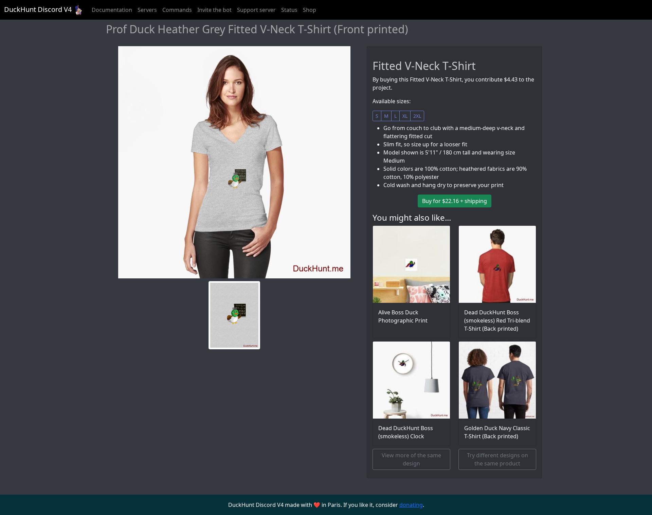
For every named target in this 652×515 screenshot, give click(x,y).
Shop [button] (309, 10)
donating (411, 505)
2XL (417, 116)
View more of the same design (411, 459)
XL (405, 116)
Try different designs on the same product (497, 459)
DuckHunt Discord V (38, 9)
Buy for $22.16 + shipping (454, 201)
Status (289, 10)
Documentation (112, 10)
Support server (256, 10)
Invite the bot (214, 10)
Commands (177, 10)
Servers (147, 10)
